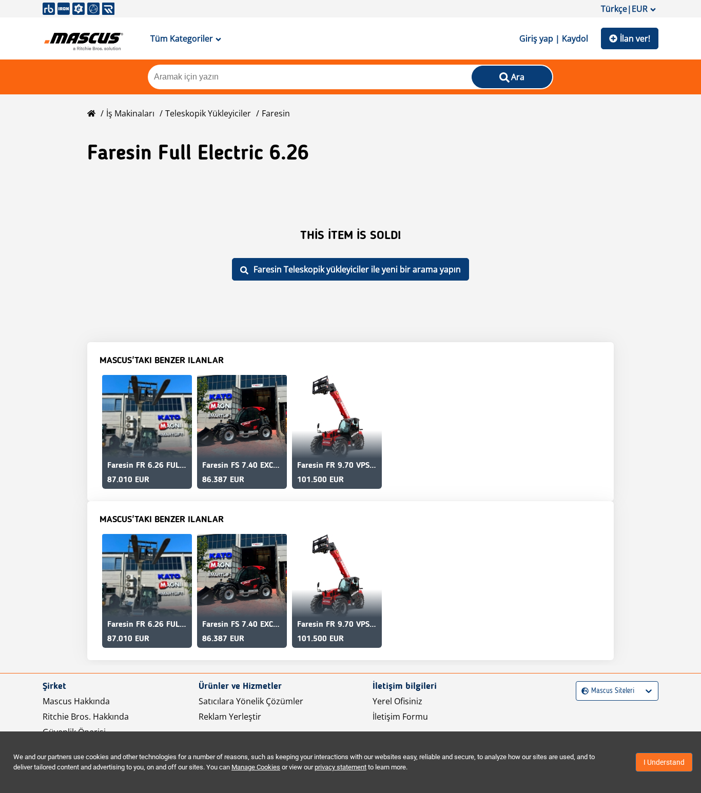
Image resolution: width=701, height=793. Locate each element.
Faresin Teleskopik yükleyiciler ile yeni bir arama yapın (357, 269)
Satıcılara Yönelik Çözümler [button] (251, 701)
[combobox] (582, 691)
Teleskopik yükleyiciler (208, 113)
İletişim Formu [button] (400, 716)
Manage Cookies (255, 767)
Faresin (276, 113)
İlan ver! (635, 38)
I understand (664, 762)
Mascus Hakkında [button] (76, 701)
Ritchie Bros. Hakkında (86, 716)
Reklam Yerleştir (230, 716)
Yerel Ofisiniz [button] (397, 701)
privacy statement (340, 767)
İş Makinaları (130, 113)
